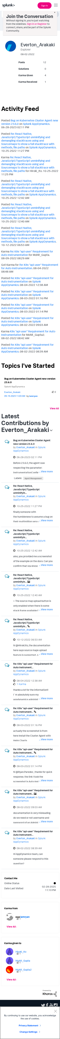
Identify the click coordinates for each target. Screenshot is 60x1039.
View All (54, 408)
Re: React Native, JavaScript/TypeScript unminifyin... (26, 489)
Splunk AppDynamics (36, 123)
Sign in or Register (37, 23)
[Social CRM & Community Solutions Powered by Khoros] (50, 993)
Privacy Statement (28, 1025)
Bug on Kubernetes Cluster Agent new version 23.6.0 (29, 380)
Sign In (44, 5)
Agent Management (33, 478)
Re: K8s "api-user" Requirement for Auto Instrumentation (27, 253)
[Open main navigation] (56, 5)
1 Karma (21, 684)
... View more (46, 471)
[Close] (55, 1011)
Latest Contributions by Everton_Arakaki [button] (25, 422)
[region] (30, 1022)
